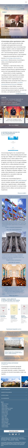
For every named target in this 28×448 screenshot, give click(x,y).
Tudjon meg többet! (13, 295)
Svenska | (5, 426)
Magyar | (5, 419)
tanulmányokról (13, 84)
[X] (16, 434)
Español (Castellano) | (7, 408)
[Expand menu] (14, 392)
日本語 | (5, 418)
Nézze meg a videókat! (13, 125)
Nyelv (2, 402)
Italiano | (4, 416)
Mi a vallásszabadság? (21, 180)
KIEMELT (4, 12)
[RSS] (10, 434)
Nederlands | (5, 421)
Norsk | (5, 422)
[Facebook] (19, 434)
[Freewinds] (24, 378)
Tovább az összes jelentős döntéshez (13, 358)
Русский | (5, 425)
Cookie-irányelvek (22, 438)
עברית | (4, 415)
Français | (5, 412)
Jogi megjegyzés (4, 439)
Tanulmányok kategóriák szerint (13, 329)
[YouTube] (13, 434)
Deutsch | (5, 411)
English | (5, 406)
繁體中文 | (5, 403)
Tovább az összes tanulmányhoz (13, 260)
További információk (21, 93)
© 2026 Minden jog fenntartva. (12, 437)
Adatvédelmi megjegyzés (5, 438)
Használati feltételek (14, 438)
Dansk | (4, 405)
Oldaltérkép (17, 439)
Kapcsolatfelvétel (11, 439)
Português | (6, 423)
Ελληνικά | (5, 413)
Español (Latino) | (6, 409)
